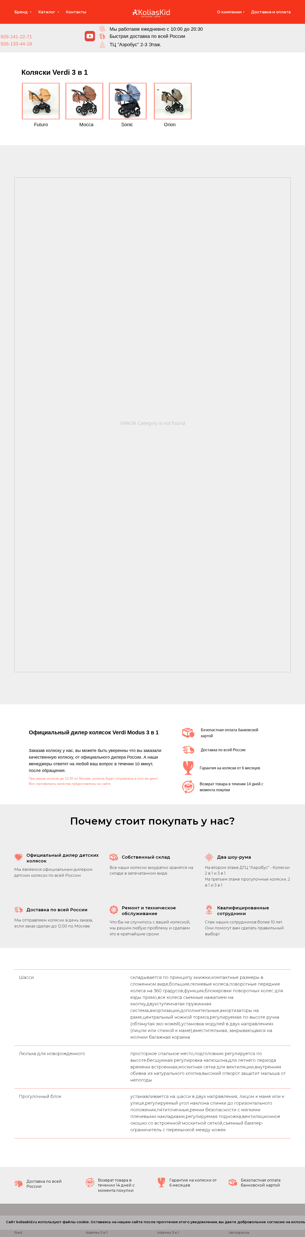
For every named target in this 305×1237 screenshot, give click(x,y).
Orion (170, 124)
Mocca (86, 124)
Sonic (127, 124)
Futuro (41, 124)
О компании (229, 12)
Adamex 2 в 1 (96, 1232)
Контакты (76, 12)
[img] (90, 36)
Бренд (21, 12)
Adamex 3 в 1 (168, 1232)
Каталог (47, 12)
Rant (18, 1232)
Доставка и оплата (271, 12)
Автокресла (239, 1232)
